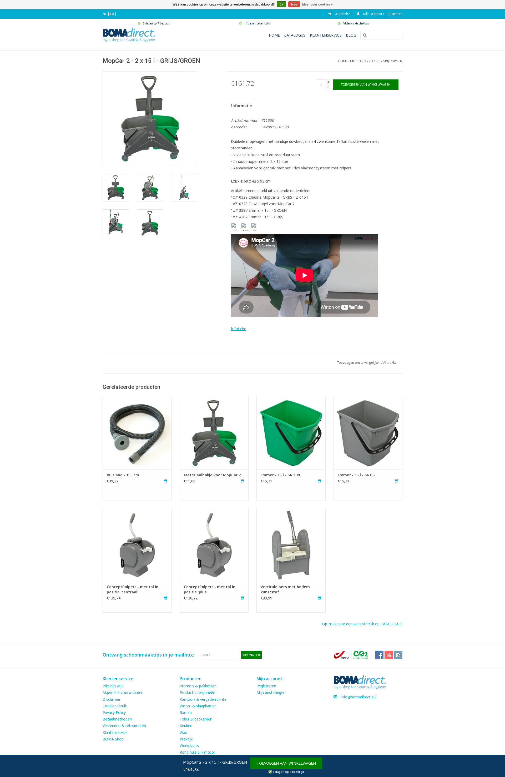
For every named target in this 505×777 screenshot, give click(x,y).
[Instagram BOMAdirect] (398, 655)
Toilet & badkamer (195, 719)
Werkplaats (189, 745)
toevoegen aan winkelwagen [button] (286, 763)
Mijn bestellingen (270, 692)
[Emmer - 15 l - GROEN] (291, 432)
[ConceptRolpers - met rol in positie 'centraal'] (137, 544)
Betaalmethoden (117, 719)
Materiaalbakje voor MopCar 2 (212, 474)
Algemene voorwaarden (123, 692)
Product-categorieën (197, 692)
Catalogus (294, 35)
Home (274, 35)
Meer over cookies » (317, 4)
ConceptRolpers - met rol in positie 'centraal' (132, 589)
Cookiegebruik (115, 705)
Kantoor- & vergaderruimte (203, 699)
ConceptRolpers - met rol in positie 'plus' (209, 589)
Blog (351, 35)
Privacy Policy (114, 712)
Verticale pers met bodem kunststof (285, 589)
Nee (294, 4)
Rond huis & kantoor (197, 752)
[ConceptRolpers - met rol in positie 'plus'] (214, 544)
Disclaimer (111, 699)
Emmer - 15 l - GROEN (280, 474)
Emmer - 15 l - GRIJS (356, 474)
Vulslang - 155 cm (123, 474)
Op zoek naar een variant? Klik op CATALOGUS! (362, 623)
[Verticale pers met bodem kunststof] (291, 544)
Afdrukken (390, 362)
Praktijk (186, 738)
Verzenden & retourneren (124, 725)
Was (183, 732)
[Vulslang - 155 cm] (137, 432)
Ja (281, 4)
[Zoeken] (363, 35)
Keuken (186, 725)
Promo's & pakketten (198, 685)
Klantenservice (325, 35)
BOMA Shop (113, 738)
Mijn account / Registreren (382, 14)
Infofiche (238, 328)
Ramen (186, 712)
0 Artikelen (342, 14)
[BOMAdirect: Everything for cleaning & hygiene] (129, 34)
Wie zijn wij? (113, 685)
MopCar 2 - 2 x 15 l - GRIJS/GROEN (376, 61)
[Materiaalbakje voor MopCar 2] (214, 432)
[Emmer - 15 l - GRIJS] (368, 432)
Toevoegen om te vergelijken (359, 362)
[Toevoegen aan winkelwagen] (166, 480)
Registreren (266, 685)
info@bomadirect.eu (358, 696)
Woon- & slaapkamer (198, 705)
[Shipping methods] (351, 654)
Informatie (241, 105)
